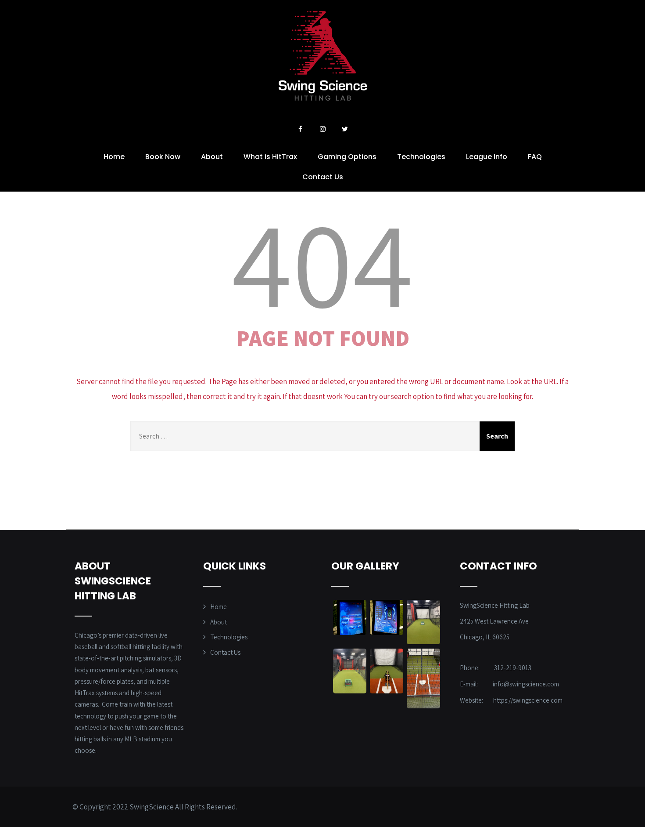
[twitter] (345, 129)
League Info (486, 157)
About (212, 157)
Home (114, 157)
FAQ (535, 157)
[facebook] (300, 129)
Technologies (421, 157)
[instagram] (322, 129)
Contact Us (322, 177)
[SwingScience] (323, 98)
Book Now (162, 157)
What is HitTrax (270, 157)
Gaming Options (347, 157)
